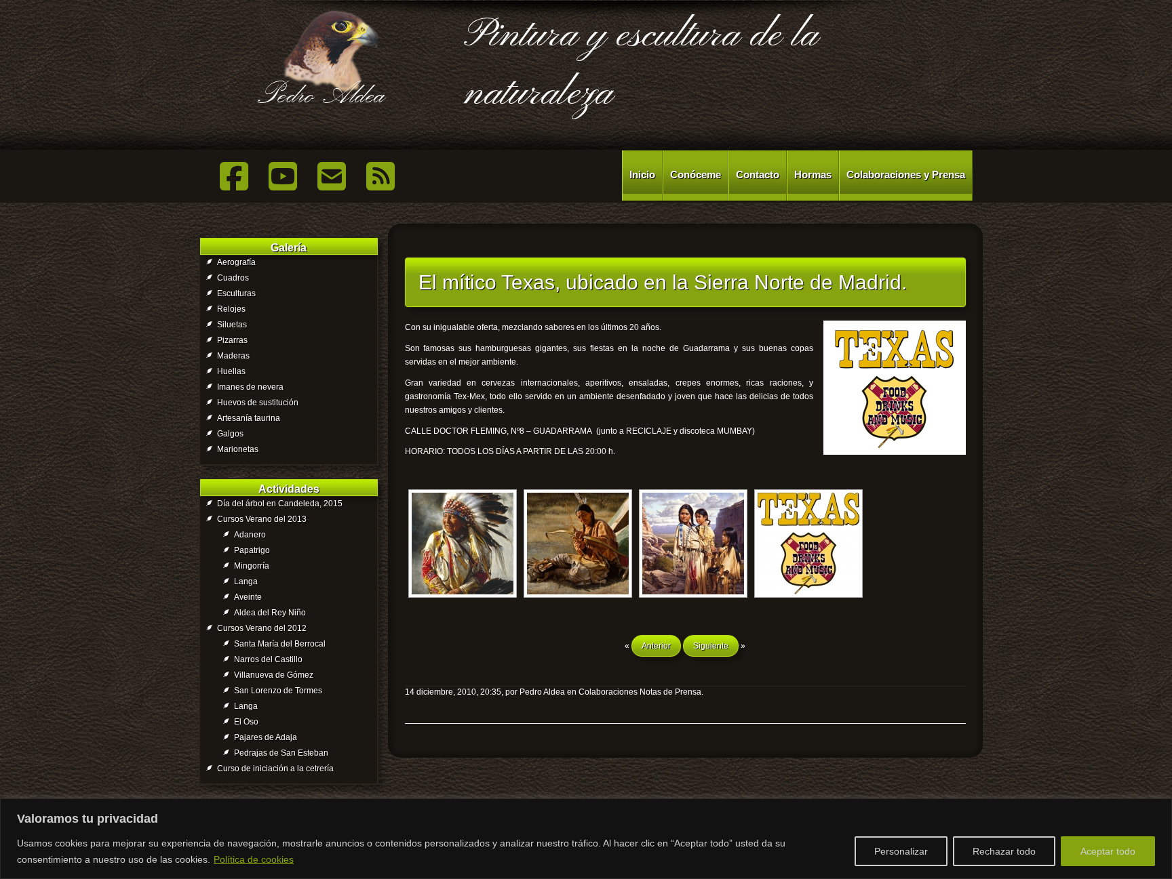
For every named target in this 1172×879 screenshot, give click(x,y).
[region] (586, 838)
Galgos (230, 433)
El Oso (246, 722)
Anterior (656, 646)
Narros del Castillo (268, 659)
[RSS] (380, 176)
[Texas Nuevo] (808, 543)
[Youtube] (282, 176)
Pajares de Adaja (265, 737)
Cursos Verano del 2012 (262, 628)
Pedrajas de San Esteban (281, 753)
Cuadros (233, 278)
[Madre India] (693, 543)
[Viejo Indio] (462, 543)
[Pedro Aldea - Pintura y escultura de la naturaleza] (321, 59)
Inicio (642, 174)
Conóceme (695, 174)
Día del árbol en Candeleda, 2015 (280, 503)
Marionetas (237, 449)
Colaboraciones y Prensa (905, 174)
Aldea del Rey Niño (270, 612)
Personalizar (901, 851)
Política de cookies (254, 859)
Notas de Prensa (670, 692)
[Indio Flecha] (578, 543)
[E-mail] (331, 176)
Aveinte (248, 597)
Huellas (231, 371)
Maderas (233, 356)
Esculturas (236, 293)
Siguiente (710, 646)
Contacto (757, 174)
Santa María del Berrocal (280, 644)
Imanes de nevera (250, 387)
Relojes (231, 309)
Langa (246, 581)
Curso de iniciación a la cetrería (275, 768)
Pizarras (232, 340)
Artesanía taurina (248, 418)
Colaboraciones (608, 692)
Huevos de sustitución (257, 402)
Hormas (813, 174)
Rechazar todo (1004, 851)
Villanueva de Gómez (273, 675)
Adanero (250, 534)
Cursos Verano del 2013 (262, 519)
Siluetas (232, 324)
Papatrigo (252, 550)
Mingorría (251, 566)
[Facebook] (234, 176)
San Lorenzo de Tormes (278, 690)
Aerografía (236, 262)
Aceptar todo (1107, 851)
